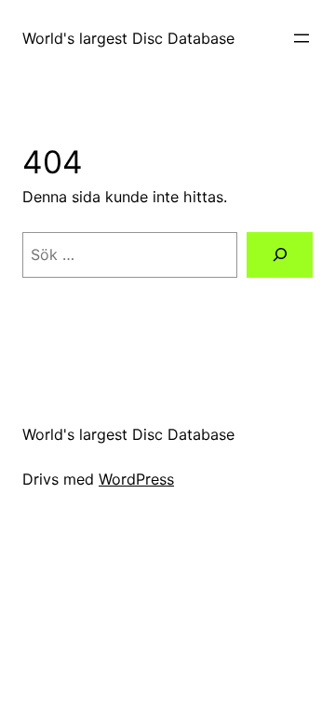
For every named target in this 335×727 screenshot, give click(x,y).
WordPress (136, 479)
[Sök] (280, 255)
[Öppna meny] (301, 38)
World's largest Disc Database (128, 38)
